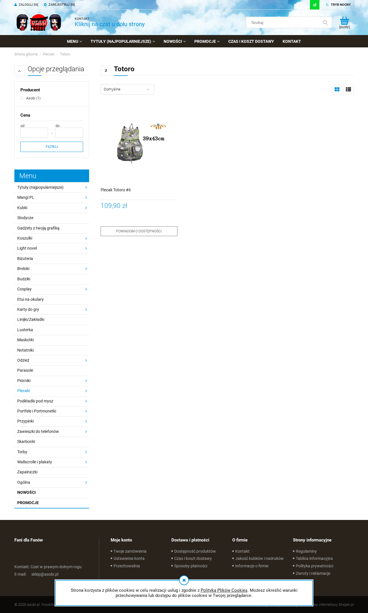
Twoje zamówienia (130, 551)
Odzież (23, 360)
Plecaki (23, 390)
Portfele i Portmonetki (36, 411)
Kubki (22, 207)
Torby (22, 452)
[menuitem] (74, 41)
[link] (30, 98)
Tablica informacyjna (314, 558)
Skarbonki (26, 441)
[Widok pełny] (348, 89)
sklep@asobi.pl (36, 574)
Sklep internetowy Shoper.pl (331, 604)
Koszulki (24, 238)
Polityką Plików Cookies (224, 590)
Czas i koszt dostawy (193, 558)
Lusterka (25, 329)
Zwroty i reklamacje (313, 573)
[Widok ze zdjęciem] (337, 89)
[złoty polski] (314, 4)
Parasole (25, 370)
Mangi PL (25, 197)
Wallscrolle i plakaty (34, 462)
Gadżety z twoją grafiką (38, 228)
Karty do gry (28, 309)
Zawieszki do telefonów (38, 431)
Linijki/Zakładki (30, 319)
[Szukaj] (325, 22)
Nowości (26, 492)
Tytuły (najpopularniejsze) (40, 187)
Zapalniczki (27, 472)
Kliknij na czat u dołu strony (110, 24)
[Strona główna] (38, 22)
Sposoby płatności (190, 566)
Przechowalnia (127, 566)
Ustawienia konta (129, 558)
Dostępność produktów (195, 551)
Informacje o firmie (252, 566)
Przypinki (25, 421)
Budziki (23, 279)
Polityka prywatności (314, 566)
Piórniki (23, 380)
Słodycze (25, 217)
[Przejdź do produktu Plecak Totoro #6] (139, 143)
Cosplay (24, 289)
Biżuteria (25, 258)
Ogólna (23, 482)
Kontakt (242, 551)
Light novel (27, 248)
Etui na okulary (30, 299)
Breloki (23, 268)
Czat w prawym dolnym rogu (48, 566)
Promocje (28, 502)
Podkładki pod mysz (35, 401)
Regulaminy (306, 551)
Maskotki (25, 340)
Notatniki (25, 350)
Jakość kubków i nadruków (259, 558)
